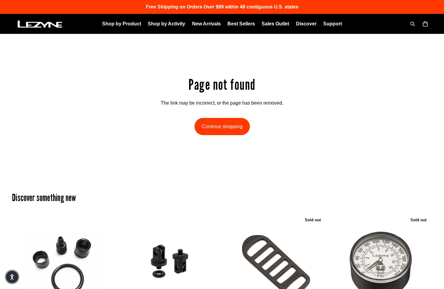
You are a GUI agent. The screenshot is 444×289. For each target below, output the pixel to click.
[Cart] (425, 24)
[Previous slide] (127, 264)
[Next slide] (211, 264)
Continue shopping (222, 126)
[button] (12, 277)
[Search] (412, 24)
